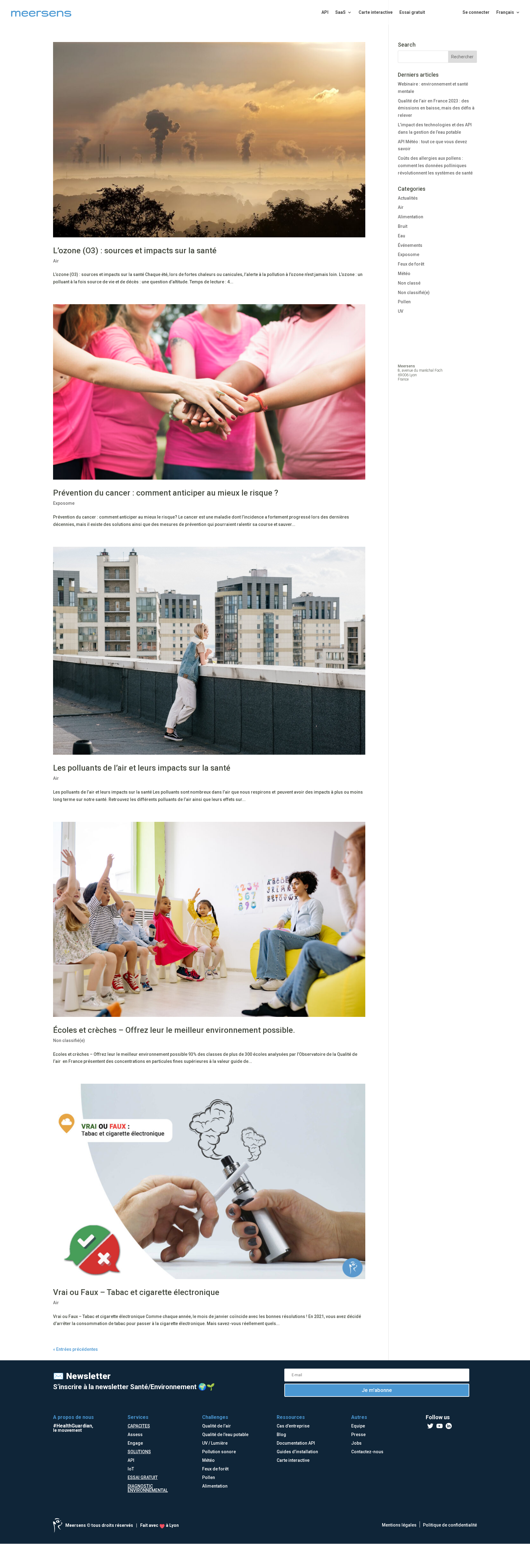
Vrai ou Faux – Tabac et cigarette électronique (136, 1292)
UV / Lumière (215, 1443)
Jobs (356, 1443)
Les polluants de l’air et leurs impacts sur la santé (141, 767)
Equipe (358, 1425)
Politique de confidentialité (450, 1525)
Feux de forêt (411, 264)
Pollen (404, 301)
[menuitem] (508, 17)
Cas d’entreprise (293, 1425)
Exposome (64, 503)
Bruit (402, 226)
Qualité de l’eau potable (225, 1434)
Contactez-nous (367, 1451)
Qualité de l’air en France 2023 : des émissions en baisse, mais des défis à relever (436, 108)
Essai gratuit (412, 12)
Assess (135, 1434)
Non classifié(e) (69, 1040)
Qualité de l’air (216, 1425)
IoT (131, 1468)
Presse (358, 1434)
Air (56, 261)
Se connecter (476, 12)
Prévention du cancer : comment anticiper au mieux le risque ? (165, 492)
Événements (410, 245)
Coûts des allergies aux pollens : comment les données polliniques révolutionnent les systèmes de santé (435, 165)
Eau (401, 235)
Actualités (408, 198)
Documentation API (296, 1443)
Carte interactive (376, 12)
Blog (281, 1434)
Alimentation (410, 216)
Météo (404, 273)
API (324, 12)
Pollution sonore (219, 1451)
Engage (135, 1443)
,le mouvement (73, 1428)
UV (400, 311)
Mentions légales (399, 1525)
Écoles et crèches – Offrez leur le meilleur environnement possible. (174, 1030)
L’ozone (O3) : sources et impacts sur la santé (135, 250)
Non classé (409, 283)
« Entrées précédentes (75, 1349)
